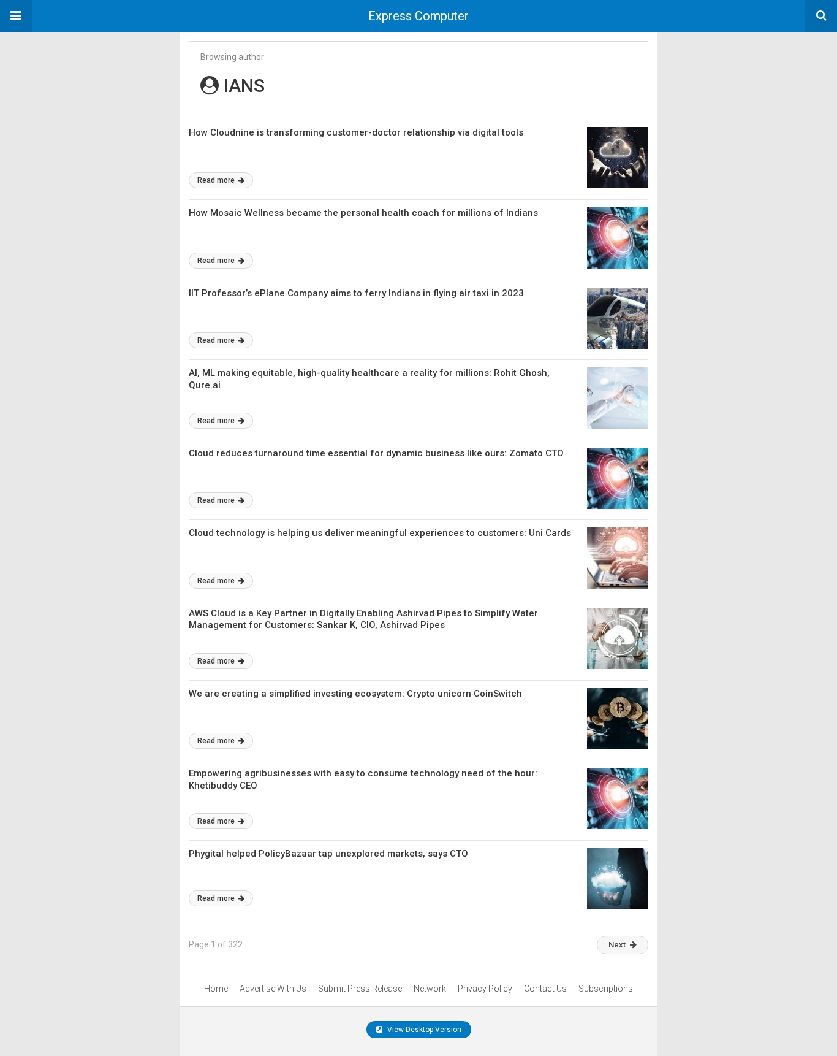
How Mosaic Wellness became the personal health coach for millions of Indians (363, 212)
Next (617, 944)
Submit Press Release (360, 988)
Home (216, 988)
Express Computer (418, 16)
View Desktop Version (423, 1029)
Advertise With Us (273, 988)
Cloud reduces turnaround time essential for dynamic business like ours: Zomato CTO (376, 453)
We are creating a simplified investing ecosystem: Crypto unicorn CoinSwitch (355, 693)
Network (430, 988)
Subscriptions (605, 988)
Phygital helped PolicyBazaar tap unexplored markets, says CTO (328, 853)
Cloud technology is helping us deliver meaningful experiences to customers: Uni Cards (380, 532)
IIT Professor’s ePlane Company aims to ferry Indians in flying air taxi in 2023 (356, 293)
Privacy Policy (485, 988)
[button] (16, 16)
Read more (217, 180)
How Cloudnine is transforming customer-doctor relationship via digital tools (356, 132)
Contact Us (545, 988)
